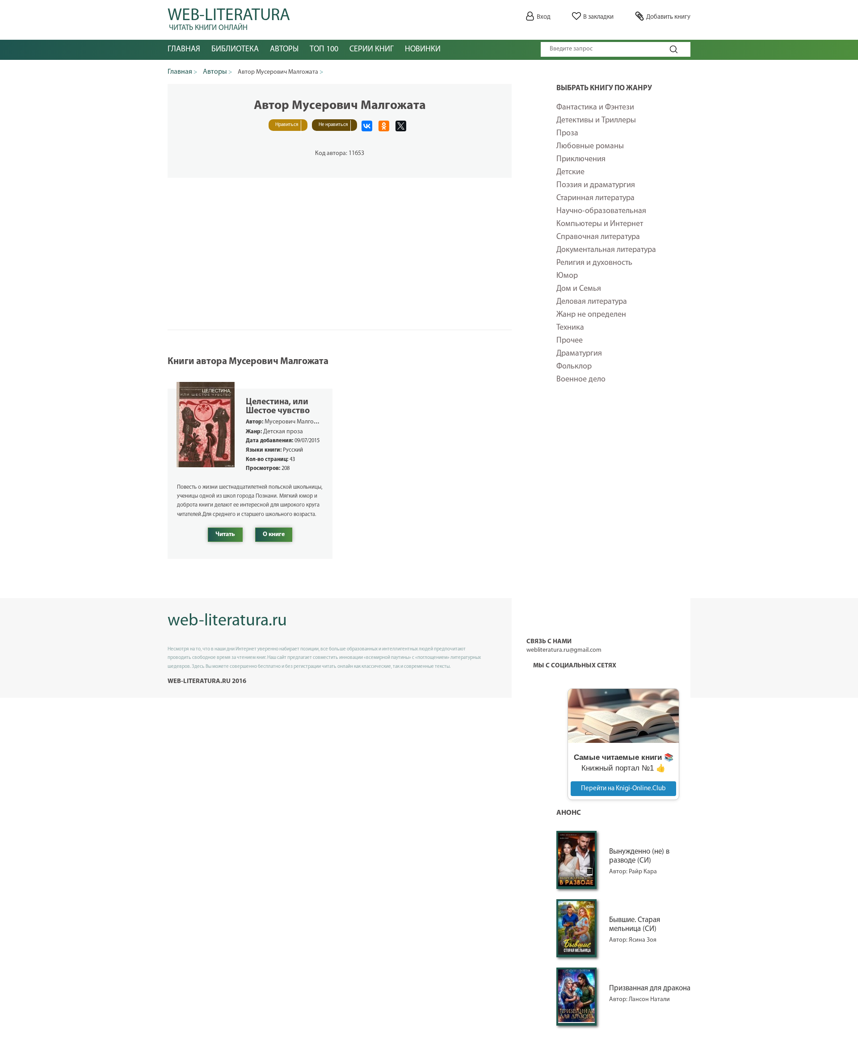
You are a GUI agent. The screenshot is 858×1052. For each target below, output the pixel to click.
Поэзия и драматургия (595, 185)
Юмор (567, 276)
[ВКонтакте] (367, 126)
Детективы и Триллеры (596, 121)
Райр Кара (643, 871)
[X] (400, 126)
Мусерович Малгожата (296, 422)
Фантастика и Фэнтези (595, 108)
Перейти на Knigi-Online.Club (623, 788)
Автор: (619, 871)
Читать (225, 534)
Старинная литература (595, 198)
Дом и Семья (578, 289)
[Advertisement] (623, 542)
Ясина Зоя (642, 940)
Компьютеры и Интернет (599, 224)
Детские (570, 172)
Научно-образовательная (601, 211)
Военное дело (581, 380)
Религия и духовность (594, 263)
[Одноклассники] (384, 126)
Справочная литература (598, 237)
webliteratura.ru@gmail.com (563, 650)
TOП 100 (324, 50)
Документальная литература (606, 250)
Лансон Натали (649, 999)
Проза (567, 134)
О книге (274, 534)
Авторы (284, 50)
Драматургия (579, 354)
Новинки (423, 50)
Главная (184, 50)
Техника (570, 328)
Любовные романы (590, 147)
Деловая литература (591, 302)
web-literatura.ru (227, 621)
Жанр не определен (591, 315)
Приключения (581, 159)
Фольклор (574, 367)
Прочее (569, 341)
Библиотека (235, 50)
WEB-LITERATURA (229, 18)
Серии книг (371, 50)
